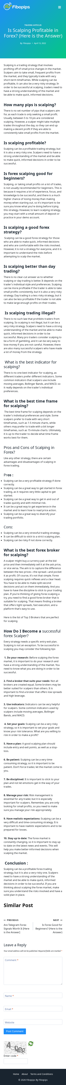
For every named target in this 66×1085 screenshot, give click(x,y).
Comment (11, 960)
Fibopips (27, 43)
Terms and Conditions (41, 1074)
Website (9, 1022)
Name (9, 995)
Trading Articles (33, 25)
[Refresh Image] (30, 1043)
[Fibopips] (17, 6)
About (25, 1074)
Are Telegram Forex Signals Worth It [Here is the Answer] (16, 926)
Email (9, 1009)
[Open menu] (59, 6)
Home (16, 1074)
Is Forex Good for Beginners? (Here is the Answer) (48, 926)
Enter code (11, 1055)
